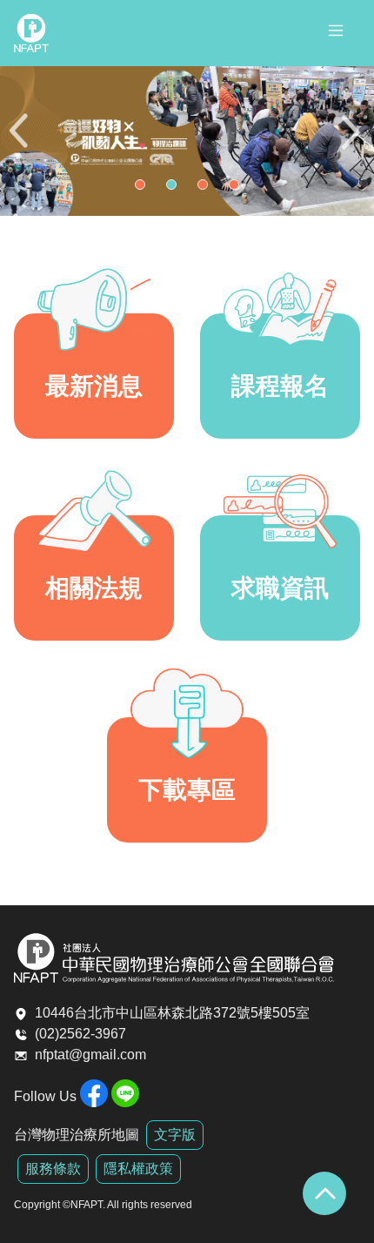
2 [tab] (175, 189)
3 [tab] (207, 189)
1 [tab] (144, 189)
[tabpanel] (187, 141)
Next (352, 141)
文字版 (175, 1134)
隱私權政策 (138, 1168)
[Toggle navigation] (335, 33)
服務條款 (53, 1168)
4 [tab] (238, 189)
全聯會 (31, 33)
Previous (22, 141)
